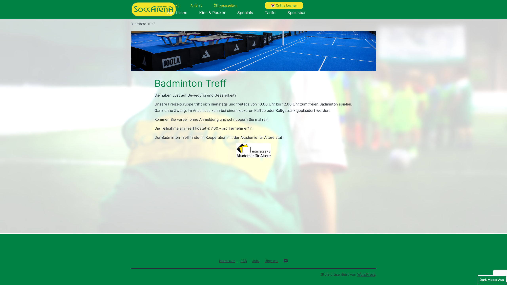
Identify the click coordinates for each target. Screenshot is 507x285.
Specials (245, 12)
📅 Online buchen (284, 5)
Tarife (270, 12)
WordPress (366, 274)
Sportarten (177, 12)
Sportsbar (296, 12)
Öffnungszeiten (225, 5)
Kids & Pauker (212, 12)
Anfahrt (196, 5)
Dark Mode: (488, 280)
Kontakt (173, 5)
